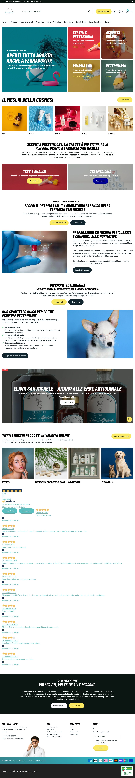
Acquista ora (125, 100)
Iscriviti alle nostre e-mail (101, 732)
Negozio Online (103, 11)
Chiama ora (78, 223)
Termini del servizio (53, 734)
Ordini (72, 729)
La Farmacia (13, 22)
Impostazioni (74, 734)
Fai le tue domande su (14, 738)
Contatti (107, 22)
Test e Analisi (68, 22)
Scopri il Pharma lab (59, 223)
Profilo (72, 727)
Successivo (26, 511)
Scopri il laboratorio (82, 270)
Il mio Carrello (74, 732)
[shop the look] (129, 419)
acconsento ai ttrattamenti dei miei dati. (106, 742)
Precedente (10, 511)
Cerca (89, 11)
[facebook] (93, 728)
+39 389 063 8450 (10, 736)
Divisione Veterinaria (27, 22)
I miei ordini (75, 723)
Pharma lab (40, 22)
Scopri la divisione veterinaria (15, 356)
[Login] (121, 11)
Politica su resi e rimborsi (54, 732)
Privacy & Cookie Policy (54, 737)
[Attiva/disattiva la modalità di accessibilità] (131, 2)
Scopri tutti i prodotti (121, 436)
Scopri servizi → (59, 706)
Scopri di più (59, 302)
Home (4, 22)
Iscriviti (101, 748)
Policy (49, 723)
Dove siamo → (77, 706)
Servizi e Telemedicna (53, 22)
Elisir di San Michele (95, 22)
